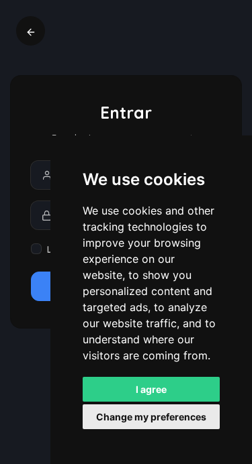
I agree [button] (151, 389)
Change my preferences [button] (151, 416)
